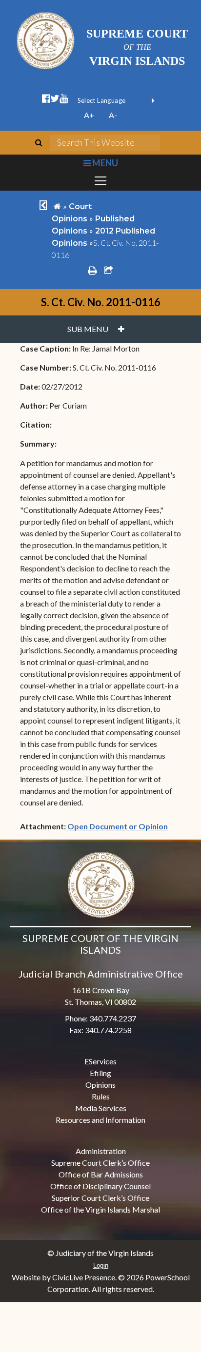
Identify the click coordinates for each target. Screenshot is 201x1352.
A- (113, 114)
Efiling (100, 1073)
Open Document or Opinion (117, 826)
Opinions (100, 1084)
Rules (101, 1096)
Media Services (100, 1108)
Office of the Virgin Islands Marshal (100, 1209)
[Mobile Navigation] (100, 181)
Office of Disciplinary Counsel (100, 1186)
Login (100, 1265)
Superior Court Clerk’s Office (100, 1197)
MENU (104, 162)
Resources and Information (100, 1119)
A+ (89, 114)
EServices (100, 1061)
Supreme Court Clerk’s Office (100, 1162)
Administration (101, 1151)
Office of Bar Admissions (101, 1174)
